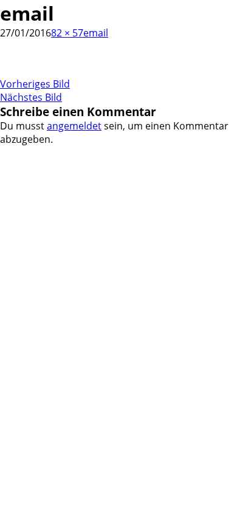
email (95, 33)
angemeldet (74, 126)
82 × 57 (67, 33)
